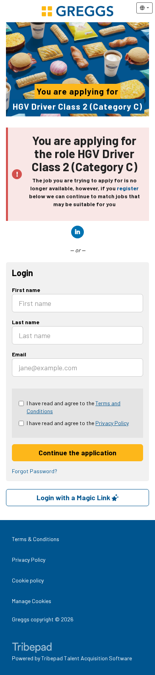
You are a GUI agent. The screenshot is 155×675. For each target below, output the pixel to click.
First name (26, 289)
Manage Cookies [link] (31, 601)
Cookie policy (28, 580)
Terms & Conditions (35, 539)
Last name (25, 322)
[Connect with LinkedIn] (77, 232)
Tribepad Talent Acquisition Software (86, 658)
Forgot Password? (34, 471)
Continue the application (77, 452)
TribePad (32, 648)
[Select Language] (144, 8)
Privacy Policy (112, 423)
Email (19, 354)
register (128, 188)
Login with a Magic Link (74, 497)
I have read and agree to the (73, 407)
